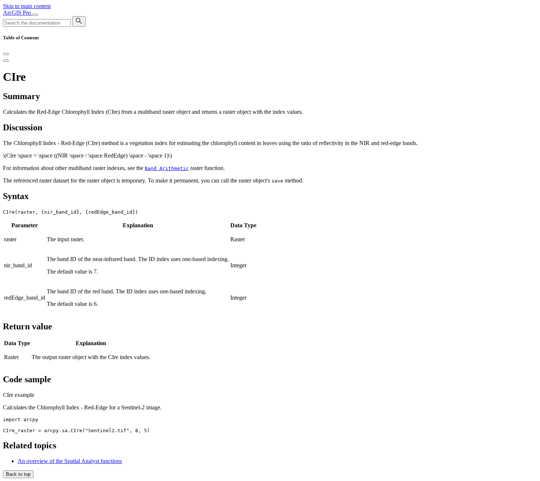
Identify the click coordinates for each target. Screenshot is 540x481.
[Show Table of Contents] (6, 60)
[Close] (6, 54)
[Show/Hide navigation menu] (35, 15)
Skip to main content (27, 6)
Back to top (18, 474)
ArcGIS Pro (17, 13)
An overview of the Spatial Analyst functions (70, 461)
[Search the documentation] (79, 21)
